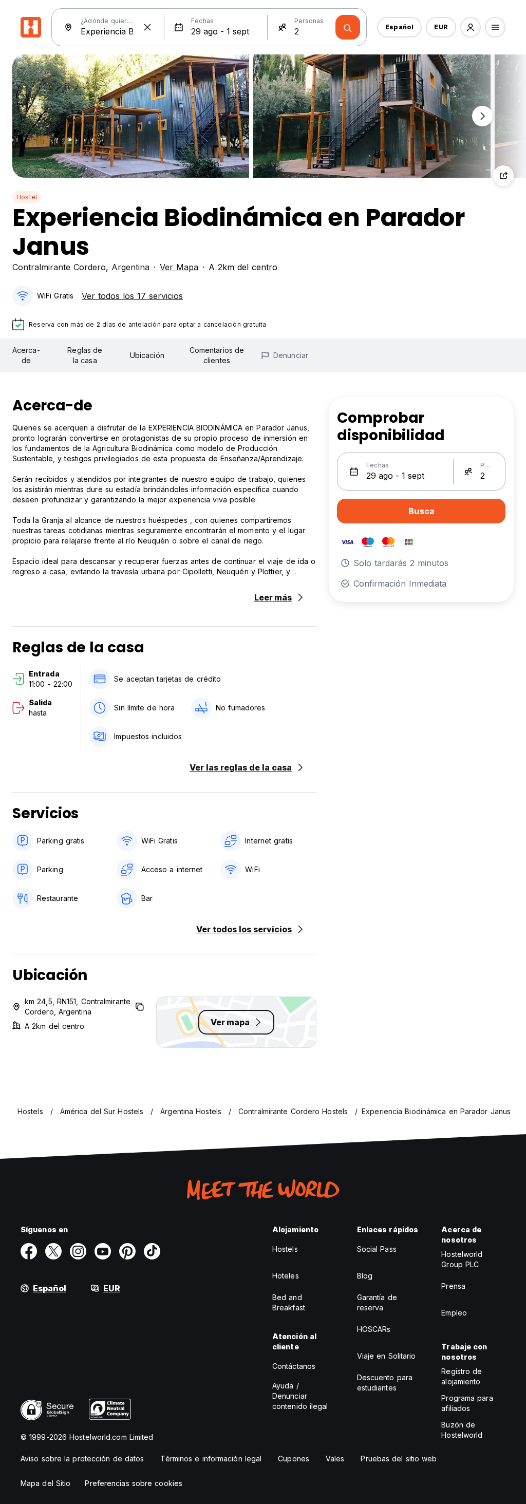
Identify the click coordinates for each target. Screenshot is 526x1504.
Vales (335, 1458)
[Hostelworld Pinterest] (127, 1251)
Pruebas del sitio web (399, 1458)
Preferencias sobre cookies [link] (133, 1483)
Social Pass (377, 1249)
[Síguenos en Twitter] (53, 1251)
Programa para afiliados (467, 1403)
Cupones (293, 1458)
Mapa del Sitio (45, 1483)
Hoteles (285, 1275)
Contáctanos (293, 1366)
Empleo (454, 1312)
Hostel (26, 197)
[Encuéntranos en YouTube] (103, 1251)
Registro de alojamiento (461, 1376)
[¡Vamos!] (347, 27)
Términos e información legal (210, 1458)
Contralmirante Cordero (59, 267)
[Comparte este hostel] (503, 175)
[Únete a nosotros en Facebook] (29, 1251)
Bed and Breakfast (288, 1302)
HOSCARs (374, 1329)
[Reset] (147, 27)
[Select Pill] (470, 27)
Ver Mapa (179, 267)
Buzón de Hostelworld (461, 1429)
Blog (364, 1275)
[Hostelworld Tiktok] (152, 1251)
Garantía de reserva (377, 1302)
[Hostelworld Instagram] (78, 1251)
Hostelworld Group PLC (461, 1259)
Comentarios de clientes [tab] (217, 355)
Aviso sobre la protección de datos (82, 1458)
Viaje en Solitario (386, 1355)
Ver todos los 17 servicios (132, 296)
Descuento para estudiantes (384, 1382)
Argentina (130, 267)
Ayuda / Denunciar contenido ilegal (300, 1396)
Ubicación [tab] (147, 355)
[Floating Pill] (482, 116)
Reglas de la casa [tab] (84, 355)
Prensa (453, 1286)
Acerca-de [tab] (26, 355)
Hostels (285, 1249)
